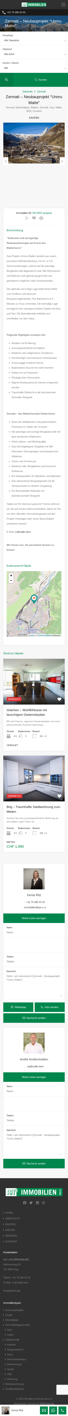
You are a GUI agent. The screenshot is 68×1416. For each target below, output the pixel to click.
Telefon (10, 956)
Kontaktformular (11, 1290)
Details (34, 695)
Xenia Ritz (34, 895)
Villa (9, 1374)
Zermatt (41, 91)
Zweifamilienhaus (14, 1388)
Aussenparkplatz (14, 1310)
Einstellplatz (11, 1320)
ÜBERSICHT (12, 1218)
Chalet (8, 1315)
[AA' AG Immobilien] (34, 5)
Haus (10, 1354)
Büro (9, 1329)
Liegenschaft (12, 1339)
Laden (10, 1334)
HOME (9, 1213)
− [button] (11, 580)
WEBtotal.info (47, 1403)
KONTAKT (11, 1241)
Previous (5, 161)
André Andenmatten (34, 1059)
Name (9, 927)
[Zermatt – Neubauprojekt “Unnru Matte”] (34, 599)
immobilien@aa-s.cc (35, 907)
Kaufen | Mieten (10, 63)
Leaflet (31, 635)
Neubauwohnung (14, 1384)
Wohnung (12, 1379)
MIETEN (10, 1230)
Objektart (7, 49)
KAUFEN (10, 1224)
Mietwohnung (14, 1364)
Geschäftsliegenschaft (17, 1324)
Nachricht (11, 971)
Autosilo (11, 1344)
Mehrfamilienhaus (16, 1359)
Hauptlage (7, 35)
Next (62, 161)
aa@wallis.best (35, 1066)
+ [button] (11, 575)
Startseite (27, 91)
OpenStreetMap (44, 635)
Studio (10, 1369)
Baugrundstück (15, 1349)
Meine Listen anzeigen (34, 918)
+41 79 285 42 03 (16, 12)
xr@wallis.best (23, 531)
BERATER (11, 1235)
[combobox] (34, 41)
